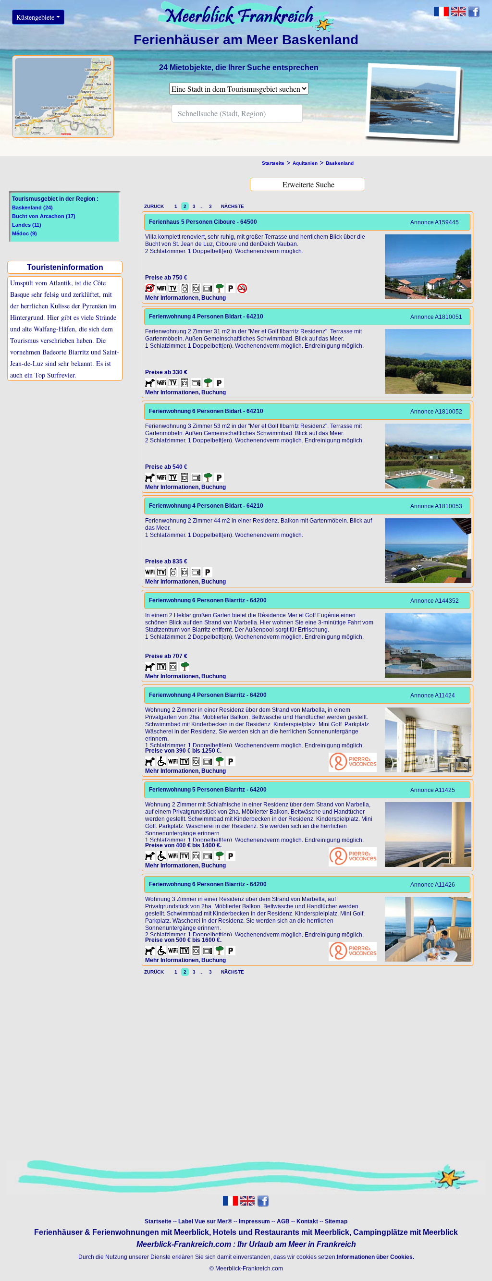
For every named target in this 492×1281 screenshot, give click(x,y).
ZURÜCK (156, 206)
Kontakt (307, 1221)
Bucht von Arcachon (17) (43, 216)
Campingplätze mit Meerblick (405, 1232)
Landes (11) (26, 225)
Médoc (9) (24, 233)
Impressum (254, 1221)
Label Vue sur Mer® (205, 1221)
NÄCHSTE (231, 206)
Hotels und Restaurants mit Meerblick (281, 1232)
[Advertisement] (64, 462)
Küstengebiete (35, 17)
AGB (283, 1221)
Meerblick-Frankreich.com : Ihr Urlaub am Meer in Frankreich (246, 1244)
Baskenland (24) (32, 207)
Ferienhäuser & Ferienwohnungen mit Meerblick (121, 1232)
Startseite (158, 1221)
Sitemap (336, 1221)
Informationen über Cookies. (375, 1257)
